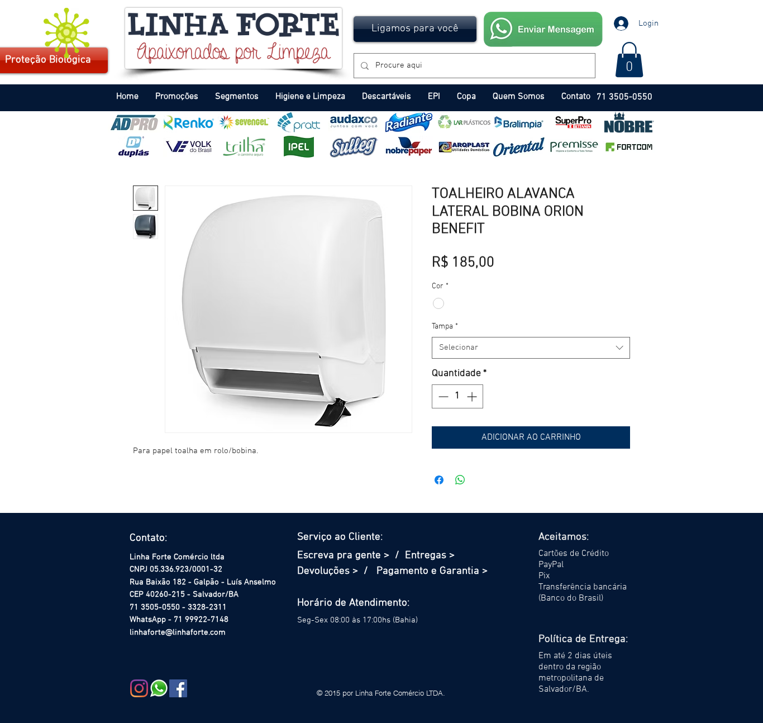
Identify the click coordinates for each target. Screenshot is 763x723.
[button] (415, 29)
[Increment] (472, 396)
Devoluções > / (336, 571)
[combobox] (531, 348)
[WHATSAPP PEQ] (159, 688)
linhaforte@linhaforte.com (178, 632)
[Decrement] (442, 396)
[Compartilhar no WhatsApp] (460, 480)
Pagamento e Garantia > (432, 571)
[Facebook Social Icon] (178, 688)
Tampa (445, 326)
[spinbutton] (457, 396)
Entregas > (430, 555)
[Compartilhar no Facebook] (439, 480)
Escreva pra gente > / (351, 555)
